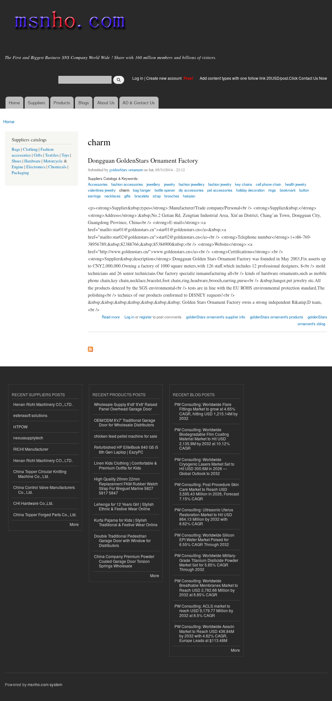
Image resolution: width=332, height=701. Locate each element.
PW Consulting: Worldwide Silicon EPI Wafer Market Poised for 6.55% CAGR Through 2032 (204, 539)
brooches (171, 195)
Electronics (35, 167)
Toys (65, 155)
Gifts (38, 155)
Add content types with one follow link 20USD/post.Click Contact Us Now (263, 78)
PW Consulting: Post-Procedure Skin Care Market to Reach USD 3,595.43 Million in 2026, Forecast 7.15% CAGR (206, 491)
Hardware (32, 161)
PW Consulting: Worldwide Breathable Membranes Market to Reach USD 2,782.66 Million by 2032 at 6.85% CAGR (206, 587)
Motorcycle (53, 161)
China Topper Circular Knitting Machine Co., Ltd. (39, 474)
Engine (17, 167)
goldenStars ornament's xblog (312, 320)
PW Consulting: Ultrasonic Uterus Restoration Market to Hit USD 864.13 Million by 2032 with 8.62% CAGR (203, 516)
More (74, 524)
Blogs (83, 103)
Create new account (164, 78)
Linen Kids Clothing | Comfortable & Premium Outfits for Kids (125, 465)
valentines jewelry (102, 190)
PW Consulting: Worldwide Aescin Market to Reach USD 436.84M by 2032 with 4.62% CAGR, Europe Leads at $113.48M (204, 633)
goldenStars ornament (126, 169)
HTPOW (20, 426)
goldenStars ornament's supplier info (215, 316)
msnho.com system (45, 684)
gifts (127, 195)
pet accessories (219, 190)
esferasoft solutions (30, 415)
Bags (16, 149)
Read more (111, 316)
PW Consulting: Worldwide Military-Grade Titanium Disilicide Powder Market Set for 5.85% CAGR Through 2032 (206, 562)
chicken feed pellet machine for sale (125, 436)
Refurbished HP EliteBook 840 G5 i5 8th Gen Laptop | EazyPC (126, 449)
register (145, 316)
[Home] (69, 22)
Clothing (30, 149)
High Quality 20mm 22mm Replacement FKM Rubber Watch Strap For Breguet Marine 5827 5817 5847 (126, 485)
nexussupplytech (28, 437)
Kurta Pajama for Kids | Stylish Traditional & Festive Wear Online (126, 522)
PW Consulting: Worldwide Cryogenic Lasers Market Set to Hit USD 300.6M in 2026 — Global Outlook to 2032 (204, 466)
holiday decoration (250, 190)
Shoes (16, 161)
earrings (94, 195)
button (304, 190)
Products (61, 103)
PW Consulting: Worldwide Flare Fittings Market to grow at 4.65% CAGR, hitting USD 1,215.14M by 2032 (206, 411)
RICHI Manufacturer (30, 449)
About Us (106, 103)
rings (272, 190)
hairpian (189, 195)
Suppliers (36, 103)
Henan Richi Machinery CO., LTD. (43, 404)
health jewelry (295, 184)
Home (14, 103)
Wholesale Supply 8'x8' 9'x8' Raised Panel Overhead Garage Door (125, 406)
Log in (137, 78)
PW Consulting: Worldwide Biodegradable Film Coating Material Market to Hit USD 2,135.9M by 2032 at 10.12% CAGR (202, 439)
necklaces (112, 195)
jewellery (153, 184)
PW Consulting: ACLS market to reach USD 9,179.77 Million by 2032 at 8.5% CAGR (203, 610)
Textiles (52, 155)
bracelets (142, 195)
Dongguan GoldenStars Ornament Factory (143, 160)
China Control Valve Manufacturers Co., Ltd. (44, 489)
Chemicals (57, 167)
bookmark (288, 190)
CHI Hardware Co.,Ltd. (33, 503)
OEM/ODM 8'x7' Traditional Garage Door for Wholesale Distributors (124, 422)
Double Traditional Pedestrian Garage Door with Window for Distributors (122, 540)
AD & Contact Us (139, 103)
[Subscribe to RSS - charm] (90, 347)
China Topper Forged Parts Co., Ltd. (45, 514)
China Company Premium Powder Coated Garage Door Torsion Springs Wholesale (124, 560)
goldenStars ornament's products (276, 316)
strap (157, 195)
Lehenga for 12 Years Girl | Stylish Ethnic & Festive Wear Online (124, 506)
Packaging (20, 172)
